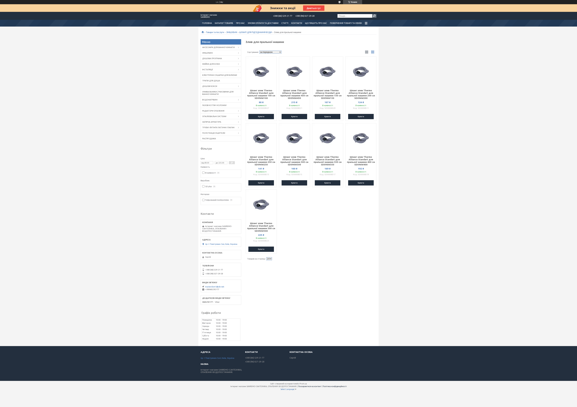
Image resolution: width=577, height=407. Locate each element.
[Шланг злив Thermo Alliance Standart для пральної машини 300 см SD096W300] (294, 138)
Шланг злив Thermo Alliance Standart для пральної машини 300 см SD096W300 (294, 161)
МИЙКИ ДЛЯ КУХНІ (211, 64)
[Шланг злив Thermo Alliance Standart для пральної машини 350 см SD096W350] (327, 138)
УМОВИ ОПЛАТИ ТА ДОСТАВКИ (263, 23)
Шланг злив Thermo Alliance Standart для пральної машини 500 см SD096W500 (261, 227)
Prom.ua (303, 384)
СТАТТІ (284, 23)
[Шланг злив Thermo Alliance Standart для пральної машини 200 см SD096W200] (360, 72)
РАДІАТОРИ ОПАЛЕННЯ (213, 111)
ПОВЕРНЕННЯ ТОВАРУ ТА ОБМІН (346, 23)
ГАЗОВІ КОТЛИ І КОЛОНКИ (214, 105)
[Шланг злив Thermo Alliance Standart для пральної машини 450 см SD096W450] (294, 72)
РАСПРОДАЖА (209, 138)
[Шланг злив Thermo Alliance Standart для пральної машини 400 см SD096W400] (360, 138)
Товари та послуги (215, 32)
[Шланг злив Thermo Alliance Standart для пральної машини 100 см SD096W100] (261, 72)
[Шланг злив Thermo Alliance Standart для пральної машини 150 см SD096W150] (327, 72)
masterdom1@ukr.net (214, 287)
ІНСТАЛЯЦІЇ (207, 69)
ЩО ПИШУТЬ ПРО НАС (316, 23)
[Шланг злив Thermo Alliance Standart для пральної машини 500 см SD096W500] (261, 205)
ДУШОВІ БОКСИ (209, 86)
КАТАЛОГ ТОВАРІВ (224, 23)
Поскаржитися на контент (309, 386)
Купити (261, 116)
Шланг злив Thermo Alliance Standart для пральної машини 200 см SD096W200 (361, 94)
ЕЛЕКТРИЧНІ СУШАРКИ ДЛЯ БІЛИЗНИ (219, 75)
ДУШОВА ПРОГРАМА (212, 58)
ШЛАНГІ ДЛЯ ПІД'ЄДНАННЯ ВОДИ (255, 32)
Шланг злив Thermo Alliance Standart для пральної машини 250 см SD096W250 (261, 161)
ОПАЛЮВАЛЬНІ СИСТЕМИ (214, 116)
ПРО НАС (240, 23)
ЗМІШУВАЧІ (231, 32)
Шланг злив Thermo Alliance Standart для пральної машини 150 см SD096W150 (328, 94)
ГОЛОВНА (207, 23)
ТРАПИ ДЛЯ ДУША (211, 81)
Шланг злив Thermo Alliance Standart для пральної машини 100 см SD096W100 (261, 94)
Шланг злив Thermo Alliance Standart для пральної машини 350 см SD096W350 (328, 161)
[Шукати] (374, 16)
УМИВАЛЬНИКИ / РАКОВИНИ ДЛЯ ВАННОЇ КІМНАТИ (218, 93)
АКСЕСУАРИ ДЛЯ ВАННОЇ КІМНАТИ (218, 47)
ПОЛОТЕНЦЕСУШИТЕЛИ (213, 133)
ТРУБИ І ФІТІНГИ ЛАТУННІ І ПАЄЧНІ (218, 127)
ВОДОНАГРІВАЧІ (209, 100)
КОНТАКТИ (296, 23)
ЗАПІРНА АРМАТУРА (211, 122)
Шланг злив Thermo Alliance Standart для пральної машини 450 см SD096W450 (294, 94)
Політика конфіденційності (335, 386)
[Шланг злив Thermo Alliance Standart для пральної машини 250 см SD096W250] (261, 138)
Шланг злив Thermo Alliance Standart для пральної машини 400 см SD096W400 (361, 161)
